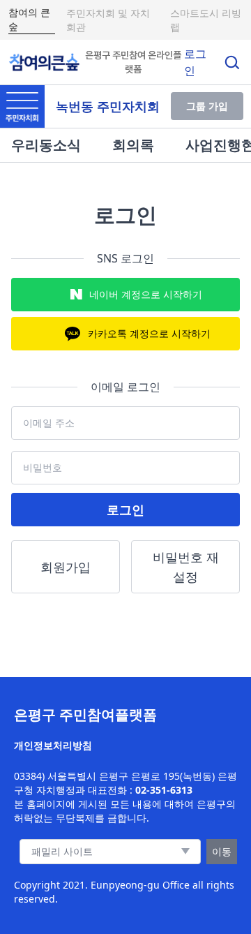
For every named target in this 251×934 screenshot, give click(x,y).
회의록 (133, 144)
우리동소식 (46, 144)
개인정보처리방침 (53, 745)
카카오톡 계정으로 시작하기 (149, 333)
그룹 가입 (207, 105)
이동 (221, 851)
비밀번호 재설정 (186, 567)
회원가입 (65, 566)
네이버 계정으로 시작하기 (145, 294)
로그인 (125, 509)
